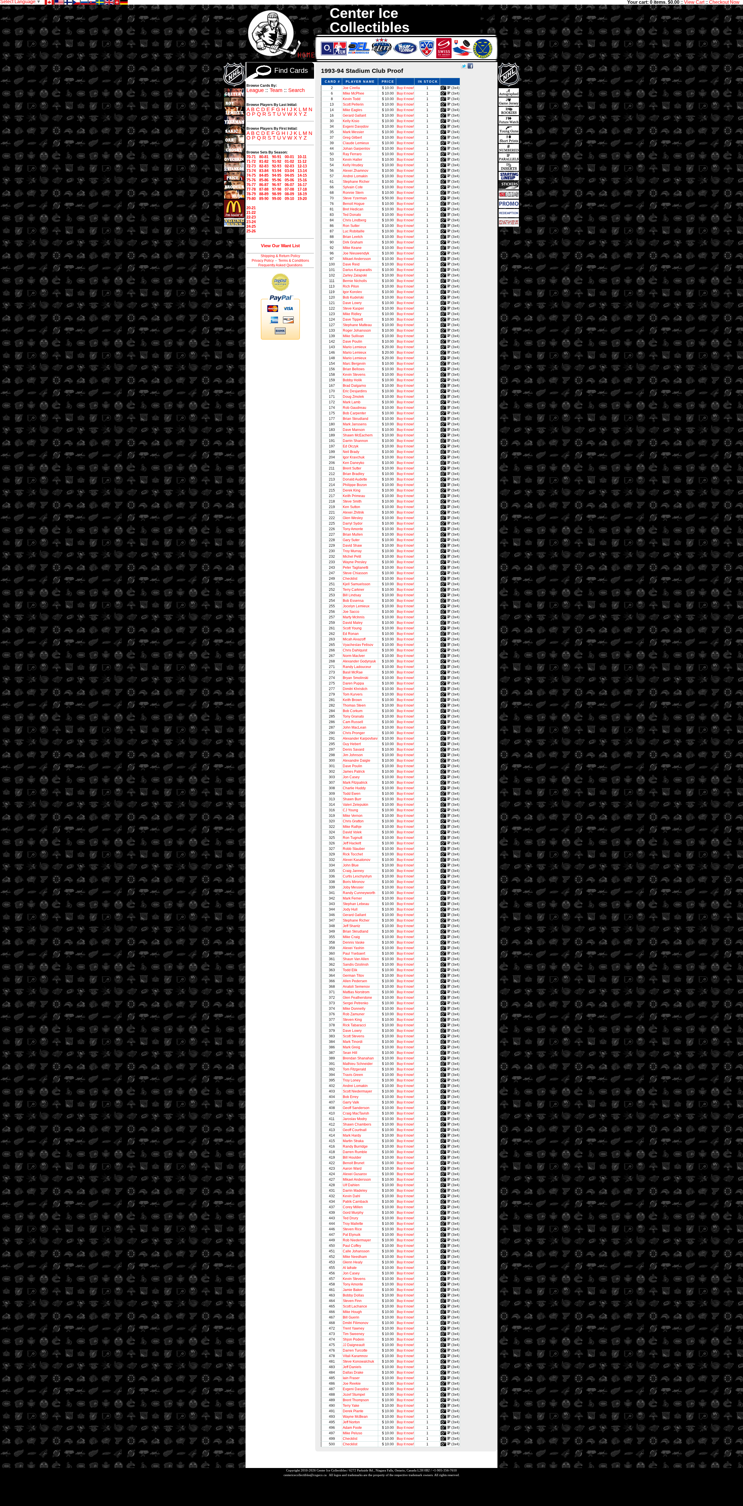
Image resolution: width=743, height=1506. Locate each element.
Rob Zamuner (354, 1014)
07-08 (289, 189)
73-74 (251, 171)
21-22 (251, 212)
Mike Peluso (352, 1433)
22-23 (251, 217)
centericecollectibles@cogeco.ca (305, 1475)
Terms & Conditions (293, 261)
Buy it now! (405, 88)
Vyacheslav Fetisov (358, 645)
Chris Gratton (353, 821)
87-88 (263, 189)
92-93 (276, 166)
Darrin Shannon (355, 441)
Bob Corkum (353, 711)
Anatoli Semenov (356, 987)
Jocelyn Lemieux (356, 606)
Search (296, 90)
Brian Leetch (353, 237)
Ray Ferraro (352, 154)
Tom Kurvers (353, 694)
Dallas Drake (353, 1372)
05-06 (289, 180)
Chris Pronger (354, 733)
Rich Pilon (351, 286)
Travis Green (353, 1075)
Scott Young (352, 628)
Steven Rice (352, 1229)
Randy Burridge (355, 1146)
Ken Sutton (351, 507)
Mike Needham (355, 1257)
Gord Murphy (353, 1213)
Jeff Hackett (352, 843)
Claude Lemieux (356, 143)
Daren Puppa (353, 683)
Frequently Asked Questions (280, 265)
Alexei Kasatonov (356, 860)
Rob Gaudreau (354, 408)
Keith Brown (352, 700)
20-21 (251, 208)
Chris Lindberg (354, 220)
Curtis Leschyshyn (357, 876)
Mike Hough (352, 1312)
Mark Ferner (352, 898)
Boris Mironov (354, 882)
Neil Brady (351, 452)
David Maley (353, 623)
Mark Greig (351, 1047)
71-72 (251, 161)
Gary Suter (351, 540)
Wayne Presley (355, 562)
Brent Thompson (356, 1400)
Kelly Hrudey (353, 165)
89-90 (263, 198)
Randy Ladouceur (357, 667)
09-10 (289, 198)
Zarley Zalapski (355, 275)
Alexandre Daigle (356, 761)
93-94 (276, 171)
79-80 (251, 198)
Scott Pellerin (353, 104)
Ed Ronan (351, 634)
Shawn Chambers (357, 1124)
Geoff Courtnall (355, 1130)
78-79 (251, 194)
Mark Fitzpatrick (355, 783)
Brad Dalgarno (354, 386)
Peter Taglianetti (355, 568)
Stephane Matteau (357, 325)
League (255, 90)
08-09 (289, 194)
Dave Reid (351, 264)
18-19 (302, 194)
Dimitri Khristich (355, 689)
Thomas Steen (354, 705)
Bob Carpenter (354, 413)
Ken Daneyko (353, 463)
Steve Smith (352, 501)
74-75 (251, 175)
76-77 (251, 185)
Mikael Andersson (357, 259)
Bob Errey (350, 1097)
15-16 (302, 180)
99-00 (276, 198)
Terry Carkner (353, 590)
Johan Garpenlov (356, 149)
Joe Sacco (351, 612)
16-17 (302, 185)
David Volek (352, 832)
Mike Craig (351, 937)
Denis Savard (353, 749)
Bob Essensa (353, 601)
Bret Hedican (353, 209)
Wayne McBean (355, 1417)
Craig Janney (353, 871)
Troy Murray (352, 551)
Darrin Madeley (355, 1191)
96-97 (276, 185)
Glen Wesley (353, 518)
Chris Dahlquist (355, 650)
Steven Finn (352, 1301)
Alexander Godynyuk (359, 661)
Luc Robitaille (354, 231)
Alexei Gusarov (355, 1174)
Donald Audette (355, 479)
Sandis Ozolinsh (356, 965)
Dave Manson (354, 430)
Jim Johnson (353, 755)
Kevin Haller (352, 160)
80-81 (263, 157)
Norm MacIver (354, 656)
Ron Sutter (351, 226)
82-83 (263, 166)
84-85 (263, 175)
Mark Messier (353, 132)
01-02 (289, 161)
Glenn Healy (353, 1262)
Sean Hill (350, 1053)
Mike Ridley (352, 314)
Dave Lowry (352, 303)
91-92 (276, 161)
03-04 (289, 171)
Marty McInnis (354, 617)
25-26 (251, 231)
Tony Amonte (353, 529)
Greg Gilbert (352, 138)
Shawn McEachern (358, 435)
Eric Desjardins (355, 391)
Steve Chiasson (355, 573)
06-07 (289, 185)
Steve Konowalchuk (358, 1361)
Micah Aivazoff (354, 639)
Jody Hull (350, 909)
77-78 (251, 189)
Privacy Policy (263, 261)
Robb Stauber (354, 849)
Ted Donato (352, 215)
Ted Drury (350, 1218)
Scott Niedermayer (357, 1091)
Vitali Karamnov (355, 1356)
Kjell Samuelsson (356, 584)
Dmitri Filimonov (355, 1323)
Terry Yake (351, 1406)
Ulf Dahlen (351, 1185)
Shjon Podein (353, 1339)
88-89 (263, 194)
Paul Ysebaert (354, 953)
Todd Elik (350, 970)
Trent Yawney (353, 1328)
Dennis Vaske (354, 942)
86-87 (263, 185)
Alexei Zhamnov (355, 171)
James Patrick (354, 772)
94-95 (276, 175)
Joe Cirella (351, 88)
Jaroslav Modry (355, 1119)
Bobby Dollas (353, 1295)
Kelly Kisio (351, 121)
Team (276, 90)
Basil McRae (353, 672)
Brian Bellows (354, 369)
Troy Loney (351, 1080)
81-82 (263, 161)
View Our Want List (280, 245)
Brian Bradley (353, 474)
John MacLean (354, 727)
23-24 (251, 222)
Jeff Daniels (352, 1367)
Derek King (351, 490)
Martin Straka (353, 1141)
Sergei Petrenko (355, 1003)
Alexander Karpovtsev (360, 738)
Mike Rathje (352, 827)
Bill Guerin (351, 1317)
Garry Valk (351, 1102)
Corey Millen (353, 1207)
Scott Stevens (353, 1036)
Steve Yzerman (355, 198)
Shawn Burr (352, 799)
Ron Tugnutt (352, 838)
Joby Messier (353, 887)
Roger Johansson (357, 330)
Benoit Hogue (354, 204)
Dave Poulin (352, 342)
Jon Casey (351, 777)
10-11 (301, 157)
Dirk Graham (353, 242)
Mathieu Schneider (358, 1064)
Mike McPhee (353, 93)
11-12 (301, 161)
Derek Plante (353, 1411)
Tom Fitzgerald (354, 1069)
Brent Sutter (352, 468)
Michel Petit (352, 557)
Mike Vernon (353, 816)
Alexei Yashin (353, 948)
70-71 (251, 157)
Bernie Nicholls (355, 281)
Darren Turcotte (355, 1350)
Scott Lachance (355, 1306)
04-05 (289, 175)
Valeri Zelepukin (355, 805)
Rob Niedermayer (357, 1240)
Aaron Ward (352, 1168)
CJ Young (350, 810)
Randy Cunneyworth (359, 893)
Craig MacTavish (356, 1113)
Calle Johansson (356, 1251)
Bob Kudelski (353, 297)
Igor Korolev (352, 292)
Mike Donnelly (354, 1009)
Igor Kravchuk (354, 457)
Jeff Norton (351, 1422)
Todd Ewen (351, 794)
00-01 (289, 157)
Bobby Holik (352, 380)
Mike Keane (352, 248)
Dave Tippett (353, 319)
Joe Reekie (352, 1384)
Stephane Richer (356, 182)
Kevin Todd (351, 99)
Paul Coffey (352, 1246)
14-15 (302, 175)
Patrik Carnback (355, 1202)
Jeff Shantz (351, 926)
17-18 (302, 189)
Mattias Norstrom (356, 992)
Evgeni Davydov (356, 126)
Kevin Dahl (351, 1196)
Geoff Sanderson (356, 1108)
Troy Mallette (353, 1224)
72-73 (251, 166)
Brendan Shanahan (358, 1058)
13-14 (302, 171)
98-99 (276, 194)
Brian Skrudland (355, 419)
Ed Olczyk (350, 446)
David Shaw (352, 545)
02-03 (289, 166)
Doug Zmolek (353, 397)
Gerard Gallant (354, 115)
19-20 (302, 198)
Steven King (352, 1020)
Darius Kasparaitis (357, 270)
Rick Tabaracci (354, 1025)
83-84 (263, 171)
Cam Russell (353, 722)
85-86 (263, 180)
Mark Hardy (352, 1135)
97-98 (276, 189)
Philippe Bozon (355, 485)
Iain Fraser (351, 1378)
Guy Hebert (352, 744)
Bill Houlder (352, 1157)
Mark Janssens (355, 424)
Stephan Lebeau (356, 904)
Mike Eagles (352, 110)
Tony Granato (353, 716)
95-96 (276, 180)
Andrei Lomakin (355, 176)
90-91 (276, 157)
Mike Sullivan (353, 336)
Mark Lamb (351, 402)
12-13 (302, 166)
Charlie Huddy (354, 788)
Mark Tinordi (353, 1042)
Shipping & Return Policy (280, 256)
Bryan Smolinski (355, 678)
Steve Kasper (353, 308)
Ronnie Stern (353, 193)
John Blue (351, 865)
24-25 (251, 226)
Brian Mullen (353, 534)
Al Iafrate (350, 1268)
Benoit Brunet (353, 1163)
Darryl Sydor (353, 523)
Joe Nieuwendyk (356, 253)
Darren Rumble (355, 1152)
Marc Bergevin (354, 364)
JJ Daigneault (354, 1345)
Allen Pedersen (355, 981)
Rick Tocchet (353, 854)
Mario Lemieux (354, 347)
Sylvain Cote (353, 187)
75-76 (251, 180)
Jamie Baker (353, 1290)
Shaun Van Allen (356, 959)
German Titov (353, 976)
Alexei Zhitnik (353, 512)
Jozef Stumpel (354, 1395)
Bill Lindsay (352, 595)
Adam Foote (352, 1428)
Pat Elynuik (351, 1235)
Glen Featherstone (357, 998)
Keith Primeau (354, 496)
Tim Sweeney (353, 1334)
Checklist (350, 579)
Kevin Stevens (354, 375)
